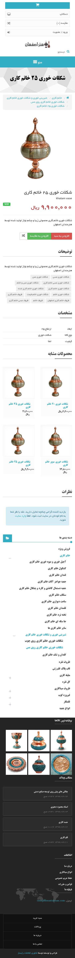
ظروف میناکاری (62, 688)
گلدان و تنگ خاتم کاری (54, 655)
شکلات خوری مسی (61, 277)
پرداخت (37, 927)
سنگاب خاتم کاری (57, 595)
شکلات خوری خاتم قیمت (37, 294)
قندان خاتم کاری (57, 575)
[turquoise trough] (16, 740)
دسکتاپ (64, 14)
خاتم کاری (57, 98)
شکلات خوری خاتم (61, 294)
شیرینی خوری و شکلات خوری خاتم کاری (27, 98)
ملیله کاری (65, 675)
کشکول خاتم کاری (57, 568)
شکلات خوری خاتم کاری (58, 289)
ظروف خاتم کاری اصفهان (58, 300)
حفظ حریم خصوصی (63, 878)
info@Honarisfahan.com (51, 901)
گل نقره (66, 682)
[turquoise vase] (61, 740)
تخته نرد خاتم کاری (56, 615)
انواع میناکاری (65, 872)
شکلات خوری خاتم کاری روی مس (48, 102)
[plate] (16, 764)
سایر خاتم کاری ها (57, 628)
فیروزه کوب (64, 695)
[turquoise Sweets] (61, 764)
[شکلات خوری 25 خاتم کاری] (37, 148)
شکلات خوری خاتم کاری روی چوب (44, 641)
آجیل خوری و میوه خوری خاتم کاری (47, 562)
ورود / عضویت (60, 32)
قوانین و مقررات (65, 884)
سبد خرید (37, 918)
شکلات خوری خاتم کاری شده (31, 289)
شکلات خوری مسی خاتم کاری (56, 283)
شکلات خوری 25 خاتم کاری (51, 106)
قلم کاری (64, 837)
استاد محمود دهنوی (59, 807)
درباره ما (68, 866)
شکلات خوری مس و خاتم (28, 283)
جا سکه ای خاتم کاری (55, 621)
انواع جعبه (64, 708)
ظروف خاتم (38, 300)
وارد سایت (20, 516)
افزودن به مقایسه (39, 236)
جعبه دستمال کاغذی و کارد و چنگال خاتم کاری (42, 588)
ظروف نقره (64, 662)
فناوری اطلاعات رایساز (28, 953)
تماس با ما (37, 944)
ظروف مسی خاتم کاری (18, 300)
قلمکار (67, 702)
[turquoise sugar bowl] (39, 740)
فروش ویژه (64, 549)
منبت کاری (63, 822)
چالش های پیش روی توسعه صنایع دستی (51, 792)
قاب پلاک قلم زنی (61, 668)
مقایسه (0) (62, 23)
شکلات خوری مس (40, 277)
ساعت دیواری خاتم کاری (53, 601)
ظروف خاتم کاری (15, 294)
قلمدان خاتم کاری (57, 608)
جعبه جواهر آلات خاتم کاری (52, 581)
